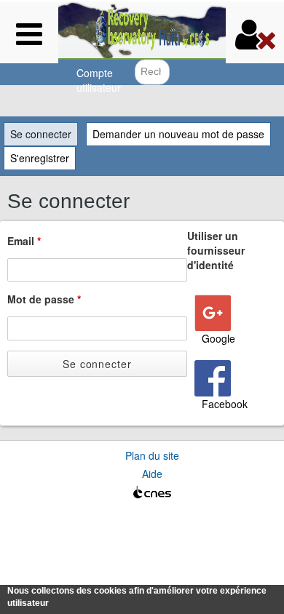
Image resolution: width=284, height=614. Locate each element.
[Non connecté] (255, 34)
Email (24, 241)
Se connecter (44, 134)
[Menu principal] (29, 34)
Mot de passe (44, 299)
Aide (152, 473)
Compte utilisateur (98, 80)
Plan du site (152, 455)
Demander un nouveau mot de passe (178, 134)
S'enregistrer (39, 158)
